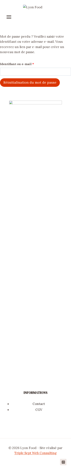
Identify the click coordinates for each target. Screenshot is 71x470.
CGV (38, 410)
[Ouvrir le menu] (11, 17)
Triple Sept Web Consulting (35, 453)
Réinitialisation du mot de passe (29, 82)
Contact (39, 404)
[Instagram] (63, 462)
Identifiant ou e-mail (18, 65)
